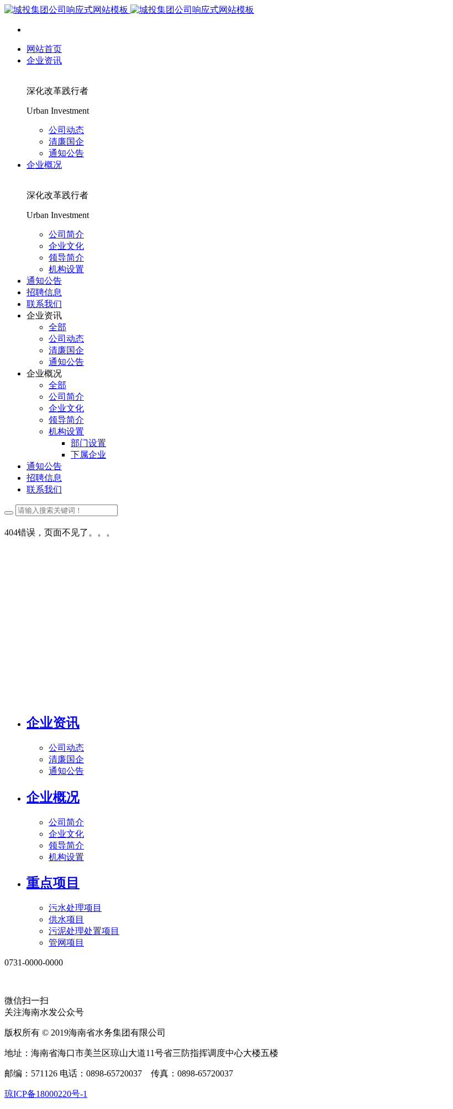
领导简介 (66, 845)
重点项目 (53, 882)
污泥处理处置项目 (84, 931)
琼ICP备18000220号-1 (45, 1094)
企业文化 (66, 834)
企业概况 (53, 797)
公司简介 (66, 822)
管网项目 (66, 942)
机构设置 (66, 857)
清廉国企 (66, 759)
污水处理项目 (75, 907)
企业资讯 (53, 722)
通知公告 (66, 771)
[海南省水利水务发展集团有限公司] (129, 9)
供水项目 (66, 919)
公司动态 (66, 747)
